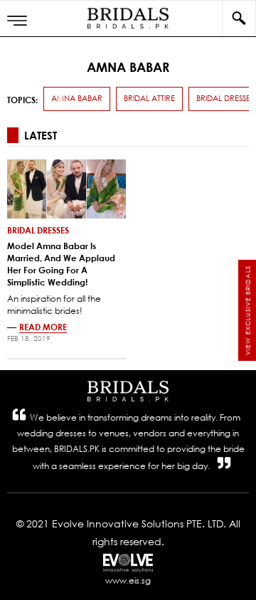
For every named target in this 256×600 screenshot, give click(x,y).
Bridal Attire (149, 98)
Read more (43, 326)
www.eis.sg (128, 580)
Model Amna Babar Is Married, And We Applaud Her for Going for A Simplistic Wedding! (61, 263)
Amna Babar (76, 98)
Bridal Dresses (38, 230)
